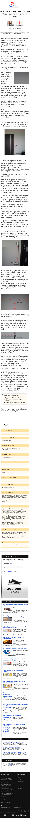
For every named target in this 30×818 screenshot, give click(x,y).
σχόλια (8, 570)
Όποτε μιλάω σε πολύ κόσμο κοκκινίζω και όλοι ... (6, 779)
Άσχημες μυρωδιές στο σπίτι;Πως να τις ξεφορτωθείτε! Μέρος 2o (14, 659)
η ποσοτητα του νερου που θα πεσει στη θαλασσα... (7, 794)
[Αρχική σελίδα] (15, 8)
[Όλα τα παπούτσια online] (14, 597)
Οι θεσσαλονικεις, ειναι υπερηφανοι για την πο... (6, 785)
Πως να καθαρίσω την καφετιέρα (12, 715)
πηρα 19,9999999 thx (5, 802)
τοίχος (17, 567)
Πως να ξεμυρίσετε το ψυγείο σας (12, 616)
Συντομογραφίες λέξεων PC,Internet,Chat (14, 752)
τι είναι (10, 764)
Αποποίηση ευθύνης (5, 807)
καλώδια (8, 567)
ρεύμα (13, 567)
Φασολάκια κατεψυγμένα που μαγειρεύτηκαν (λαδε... (7, 789)
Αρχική (19, 777)
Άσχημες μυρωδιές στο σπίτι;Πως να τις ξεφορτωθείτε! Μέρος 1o (14, 626)
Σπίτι (11, 563)
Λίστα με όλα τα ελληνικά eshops (12, 747)
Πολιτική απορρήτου (16, 807)
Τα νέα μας (20, 781)
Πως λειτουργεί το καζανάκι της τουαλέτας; (15, 648)
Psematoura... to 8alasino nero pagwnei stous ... (7, 798)
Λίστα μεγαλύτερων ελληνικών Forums (14, 742)
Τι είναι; (19, 779)
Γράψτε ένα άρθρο (22, 786)
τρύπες (21, 567)
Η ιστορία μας (21, 783)
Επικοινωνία (20, 788)
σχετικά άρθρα (10, 571)
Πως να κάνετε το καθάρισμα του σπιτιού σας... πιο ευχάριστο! (14, 682)
